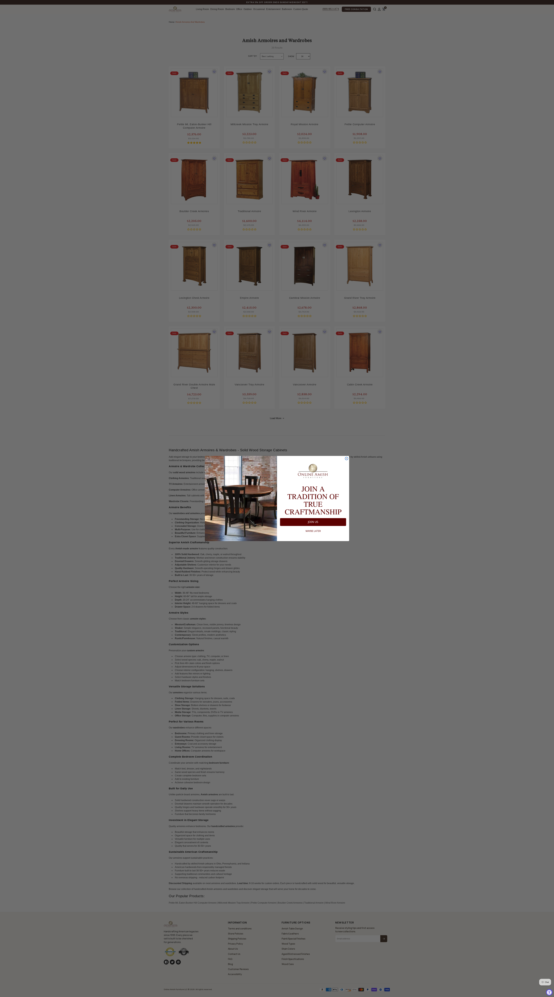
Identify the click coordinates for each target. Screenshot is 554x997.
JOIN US (313, 522)
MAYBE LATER (313, 531)
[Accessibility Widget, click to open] (549, 992)
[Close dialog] (346, 458)
